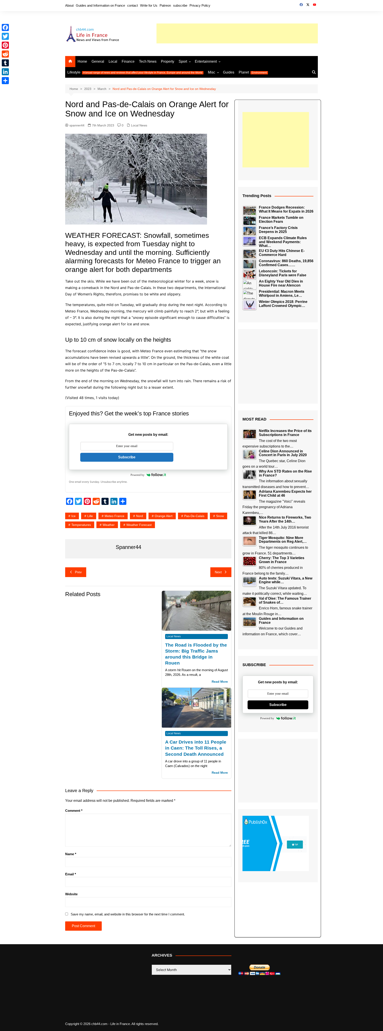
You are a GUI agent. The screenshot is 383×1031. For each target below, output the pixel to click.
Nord (139, 516)
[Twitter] (5, 36)
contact (132, 5)
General (98, 61)
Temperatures (81, 525)
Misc (211, 72)
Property (167, 61)
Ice (73, 516)
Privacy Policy (200, 5)
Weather (109, 525)
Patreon (165, 5)
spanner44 (76, 125)
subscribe (180, 5)
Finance (128, 61)
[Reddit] (5, 54)
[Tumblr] (5, 62)
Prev (78, 572)
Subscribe (126, 457)
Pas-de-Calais (194, 516)
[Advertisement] (237, 33)
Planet (253, 72)
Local (113, 61)
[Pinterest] (5, 45)
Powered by (138, 475)
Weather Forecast (139, 525)
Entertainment (206, 61)
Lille (90, 516)
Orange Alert (163, 516)
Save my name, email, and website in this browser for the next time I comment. (128, 914)
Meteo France (114, 516)
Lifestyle (134, 72)
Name (70, 854)
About (69, 5)
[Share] (5, 80)
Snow (220, 516)
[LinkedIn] (5, 71)
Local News (139, 125)
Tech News (147, 61)
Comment (73, 810)
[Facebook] (5, 27)
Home (82, 61)
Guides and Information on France (100, 5)
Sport (183, 61)
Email (70, 874)
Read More (220, 681)
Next (218, 572)
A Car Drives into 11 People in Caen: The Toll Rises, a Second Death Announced (195, 747)
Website (71, 894)
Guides (228, 72)
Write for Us (148, 5)
